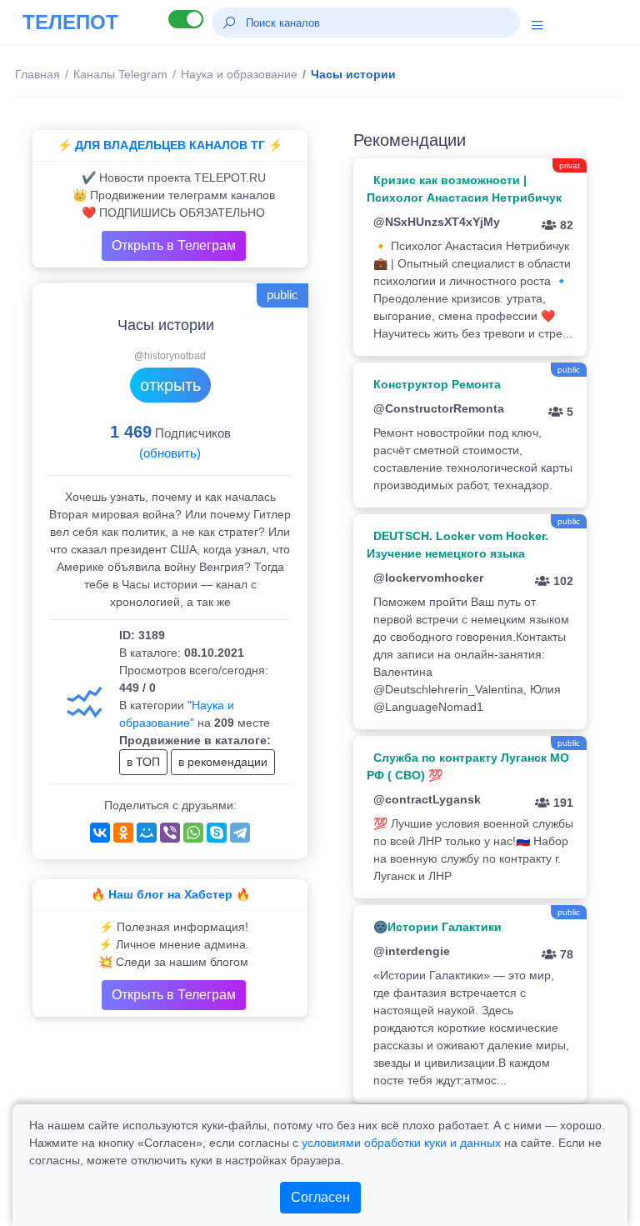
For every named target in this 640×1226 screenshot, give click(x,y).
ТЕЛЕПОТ (70, 22)
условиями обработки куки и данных (401, 1142)
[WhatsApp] (193, 833)
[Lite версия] (185, 19)
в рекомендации (223, 761)
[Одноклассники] (123, 833)
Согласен (320, 1197)
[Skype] (217, 833)
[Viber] (170, 833)
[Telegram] (240, 833)
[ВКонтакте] (100, 833)
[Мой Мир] (147, 833)
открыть (170, 385)
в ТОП (143, 761)
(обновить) (170, 453)
